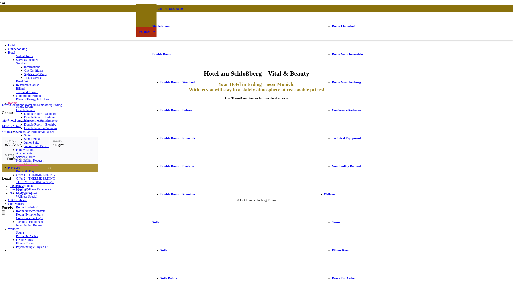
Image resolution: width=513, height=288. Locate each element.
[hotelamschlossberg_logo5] (256, 66)
